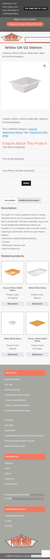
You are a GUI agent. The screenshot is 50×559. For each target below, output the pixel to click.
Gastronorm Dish (38, 132)
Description (10, 200)
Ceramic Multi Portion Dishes (17, 395)
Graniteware (10, 430)
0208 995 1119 (37, 494)
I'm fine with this (36, 8)
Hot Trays (9, 425)
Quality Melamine (12, 379)
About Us (9, 463)
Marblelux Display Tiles (15, 446)
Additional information (29, 200)
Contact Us (9, 479)
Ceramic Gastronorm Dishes (17, 405)
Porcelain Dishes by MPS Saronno (20, 441)
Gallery (8, 474)
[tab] (10, 200)
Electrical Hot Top (12, 390)
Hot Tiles (8, 385)
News (7, 468)
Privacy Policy (11, 484)
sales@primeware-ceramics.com (28, 498)
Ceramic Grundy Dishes (15, 400)
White (5, 136)
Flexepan (9, 420)
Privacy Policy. (12, 14)
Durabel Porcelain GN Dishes (17, 411)
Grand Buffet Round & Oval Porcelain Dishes (24, 436)
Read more (13, 304)
